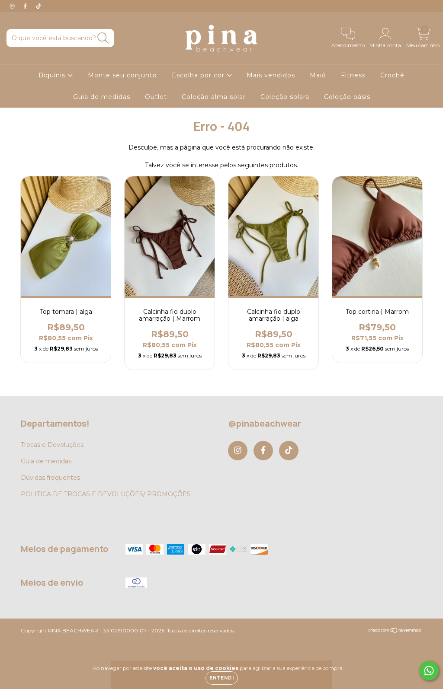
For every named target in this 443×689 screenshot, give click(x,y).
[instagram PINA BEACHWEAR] (12, 6)
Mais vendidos (271, 75)
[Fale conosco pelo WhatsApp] (429, 670)
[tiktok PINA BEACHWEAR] (38, 6)
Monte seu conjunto (122, 75)
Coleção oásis (347, 97)
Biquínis (53, 75)
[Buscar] (103, 38)
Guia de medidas (101, 97)
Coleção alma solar (214, 97)
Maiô (318, 75)
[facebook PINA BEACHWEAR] (25, 6)
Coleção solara (284, 97)
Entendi (221, 678)
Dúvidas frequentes (50, 478)
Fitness (353, 75)
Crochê (392, 75)
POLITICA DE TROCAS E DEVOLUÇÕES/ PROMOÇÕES (106, 494)
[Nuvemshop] (395, 631)
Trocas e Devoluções (52, 445)
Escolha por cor (199, 75)
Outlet (156, 97)
